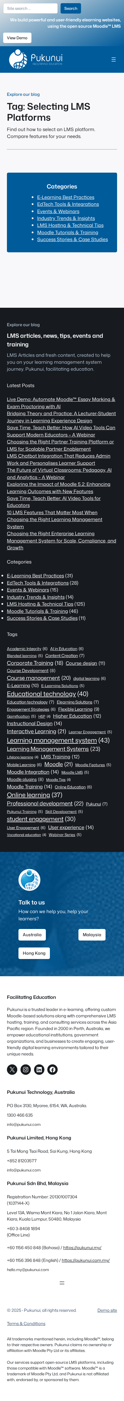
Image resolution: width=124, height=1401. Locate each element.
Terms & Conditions (26, 1323)
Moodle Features (93, 764)
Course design (85, 663)
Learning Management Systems (53, 749)
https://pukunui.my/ (82, 1248)
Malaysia (92, 935)
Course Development (31, 670)
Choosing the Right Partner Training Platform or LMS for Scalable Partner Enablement (60, 445)
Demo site (107, 1310)
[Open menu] (113, 59)
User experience (71, 827)
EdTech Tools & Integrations (68, 204)
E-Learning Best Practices (65, 197)
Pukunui (97, 804)
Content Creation (64, 655)
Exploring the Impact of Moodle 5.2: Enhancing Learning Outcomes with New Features (58, 487)
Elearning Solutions (78, 702)
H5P (44, 716)
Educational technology (47, 693)
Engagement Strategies (31, 709)
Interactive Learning (36, 731)
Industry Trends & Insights (66, 218)
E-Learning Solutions (62, 685)
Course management (39, 678)
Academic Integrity (27, 648)
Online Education (73, 787)
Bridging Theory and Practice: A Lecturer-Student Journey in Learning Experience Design (61, 417)
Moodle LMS (75, 772)
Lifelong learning (22, 757)
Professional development (45, 803)
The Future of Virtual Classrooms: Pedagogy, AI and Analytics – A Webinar (59, 473)
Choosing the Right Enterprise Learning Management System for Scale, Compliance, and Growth (61, 540)
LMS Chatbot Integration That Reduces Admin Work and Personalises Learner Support (58, 459)
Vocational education (26, 834)
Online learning (34, 794)
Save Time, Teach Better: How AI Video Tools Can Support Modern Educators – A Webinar (61, 431)
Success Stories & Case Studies (72, 239)
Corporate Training (35, 663)
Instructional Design (34, 723)
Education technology (30, 702)
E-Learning (23, 685)
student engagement (41, 819)
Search (70, 8)
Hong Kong (34, 953)
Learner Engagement (90, 731)
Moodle (58, 764)
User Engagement (26, 827)
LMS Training (60, 756)
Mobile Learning (24, 764)
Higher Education (77, 715)
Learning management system (58, 740)
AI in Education (67, 648)
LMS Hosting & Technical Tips (70, 225)
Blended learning (25, 655)
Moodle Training (29, 786)
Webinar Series (65, 834)
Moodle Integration (33, 771)
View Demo (17, 37)
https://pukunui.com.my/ (86, 1260)
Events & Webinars (58, 211)
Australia (32, 935)
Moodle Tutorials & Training (67, 232)
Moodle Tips (58, 779)
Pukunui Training (25, 811)
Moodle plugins (25, 779)
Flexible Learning (78, 709)
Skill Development (64, 811)
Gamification (21, 716)
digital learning (89, 678)
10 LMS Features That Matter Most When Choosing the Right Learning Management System (54, 519)
